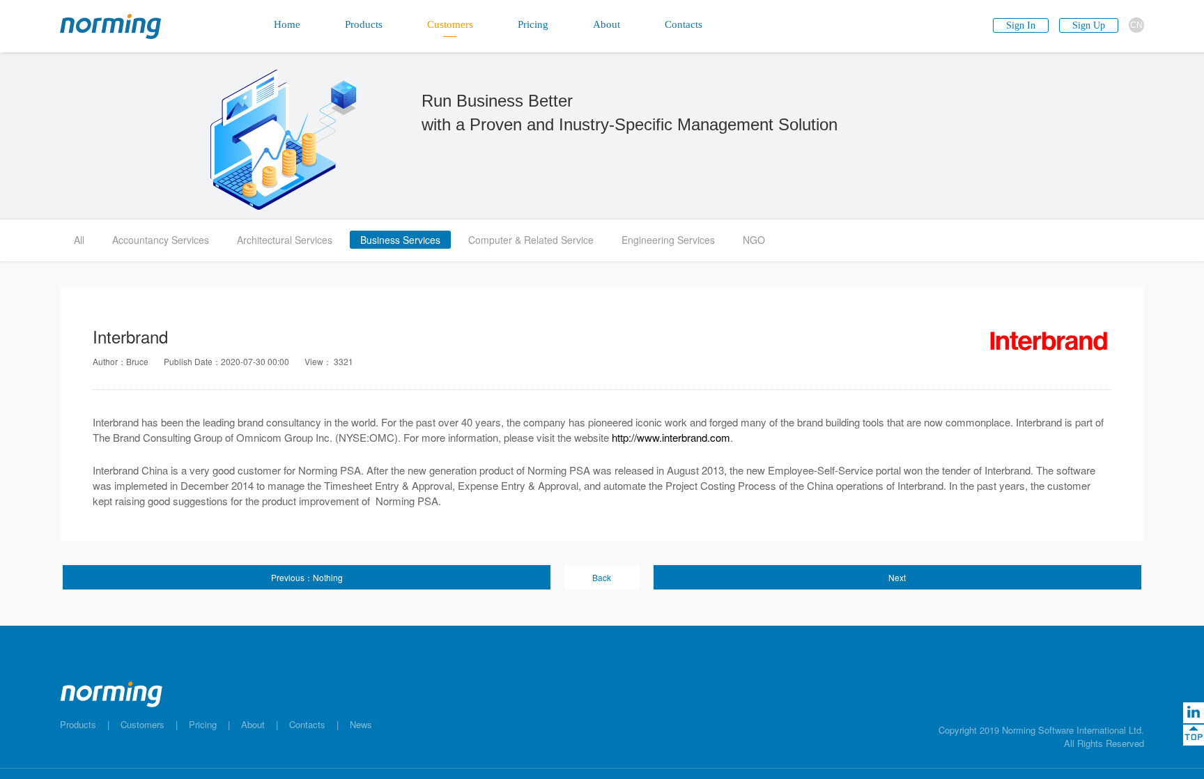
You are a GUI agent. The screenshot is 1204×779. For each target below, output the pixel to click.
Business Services (400, 240)
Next (897, 577)
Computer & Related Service (531, 240)
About (253, 724)
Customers (142, 724)
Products (78, 724)
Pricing (203, 724)
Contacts (307, 724)
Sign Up (1088, 25)
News (361, 724)
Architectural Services (284, 240)
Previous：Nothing (307, 577)
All (79, 240)
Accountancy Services (160, 240)
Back (601, 577)
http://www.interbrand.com (671, 437)
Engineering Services (668, 240)
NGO (754, 240)
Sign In (1020, 25)
